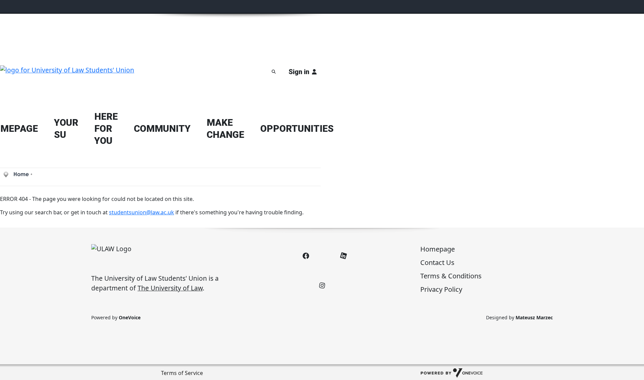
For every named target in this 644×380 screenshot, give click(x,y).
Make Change (225, 128)
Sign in (298, 72)
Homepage (437, 249)
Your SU (66, 128)
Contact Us (437, 262)
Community (162, 128)
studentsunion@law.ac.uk (141, 212)
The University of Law (170, 287)
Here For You (106, 128)
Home (21, 174)
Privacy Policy (441, 289)
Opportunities (297, 128)
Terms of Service (182, 373)
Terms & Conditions (451, 275)
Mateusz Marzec (534, 317)
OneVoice (130, 317)
